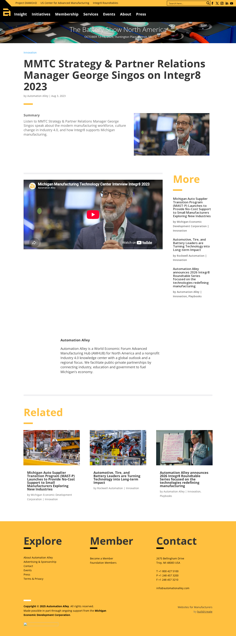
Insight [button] (20, 14)
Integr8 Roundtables (105, 3)
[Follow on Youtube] (232, 3)
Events (109, 14)
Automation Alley (37, 96)
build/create (204, 611)
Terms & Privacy (33, 578)
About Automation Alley (38, 557)
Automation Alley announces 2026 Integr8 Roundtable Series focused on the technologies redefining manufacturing (191, 277)
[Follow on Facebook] (212, 3)
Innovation (30, 52)
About (125, 14)
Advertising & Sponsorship (40, 561)
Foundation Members (103, 562)
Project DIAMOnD (26, 3)
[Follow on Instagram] (222, 3)
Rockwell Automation (190, 255)
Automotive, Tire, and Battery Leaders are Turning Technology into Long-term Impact (191, 244)
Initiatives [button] (41, 14)
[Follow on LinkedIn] (227, 3)
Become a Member (101, 558)
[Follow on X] (217, 3)
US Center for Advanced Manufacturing (65, 3)
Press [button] (141, 14)
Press (27, 574)
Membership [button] (67, 14)
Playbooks (195, 296)
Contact (28, 566)
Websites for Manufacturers (195, 607)
